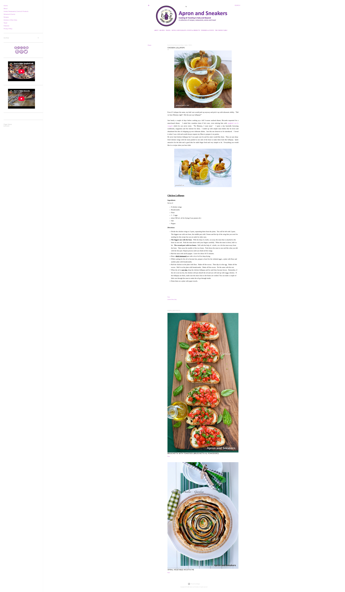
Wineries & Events (207, 30)
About (156, 30)
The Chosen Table (221, 30)
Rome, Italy (174, 299)
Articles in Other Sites (10, 20)
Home (6, 5)
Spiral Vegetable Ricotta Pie (180, 570)
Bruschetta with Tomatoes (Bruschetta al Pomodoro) (193, 453)
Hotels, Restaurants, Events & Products (186, 30)
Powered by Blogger (195, 583)
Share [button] (149, 45)
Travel (168, 30)
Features (6, 26)
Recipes (162, 30)
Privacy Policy (8, 28)
